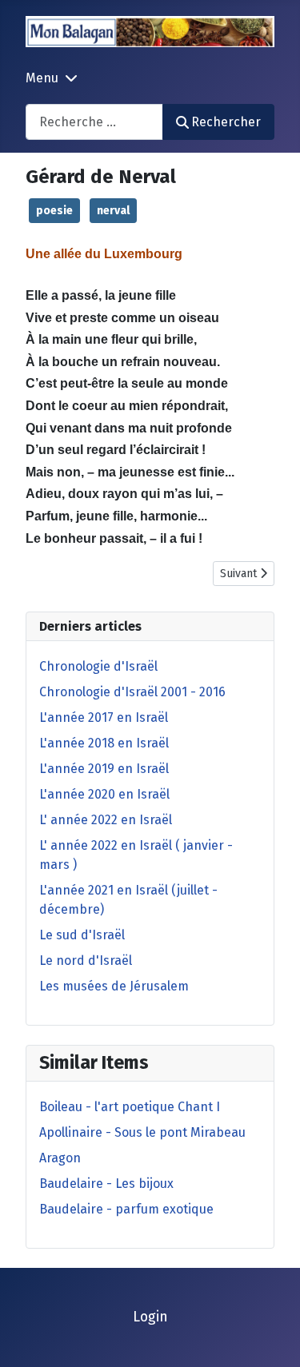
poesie (54, 210)
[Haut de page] (272, 1337)
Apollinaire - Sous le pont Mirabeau (142, 1132)
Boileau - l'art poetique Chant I (129, 1106)
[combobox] (94, 122)
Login (150, 1317)
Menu (42, 78)
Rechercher (226, 122)
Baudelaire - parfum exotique (126, 1209)
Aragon (60, 1158)
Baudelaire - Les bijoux (106, 1183)
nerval (113, 210)
